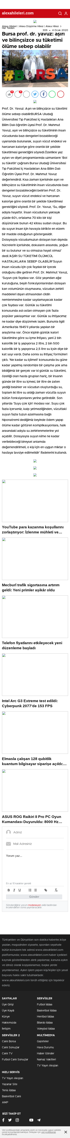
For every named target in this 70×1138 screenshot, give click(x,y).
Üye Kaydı (8, 1010)
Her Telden (8, 28)
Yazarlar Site (9, 1084)
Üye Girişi (8, 1004)
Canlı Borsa (9, 1041)
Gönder (34, 896)
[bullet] (35, 890)
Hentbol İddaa (45, 1016)
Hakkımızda (9, 1022)
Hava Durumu (45, 1047)
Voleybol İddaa (46, 1028)
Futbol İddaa (44, 1004)
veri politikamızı (48, 1132)
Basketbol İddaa (46, 1010)
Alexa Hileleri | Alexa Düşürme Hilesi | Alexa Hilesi (30, 26)
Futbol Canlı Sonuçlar (15, 1059)
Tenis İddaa (9, 1090)
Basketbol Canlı (11, 1096)
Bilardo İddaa (44, 1022)
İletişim (6, 1028)
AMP (5, 1102)
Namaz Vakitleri (46, 1059)
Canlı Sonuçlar (10, 1047)
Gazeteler (43, 1041)
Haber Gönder (45, 1053)
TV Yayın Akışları (47, 1065)
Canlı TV (7, 1053)
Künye (6, 1016)
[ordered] (30, 890)
